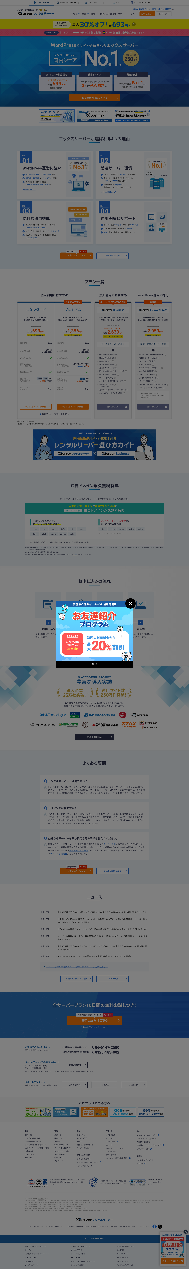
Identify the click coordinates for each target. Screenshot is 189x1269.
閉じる (130, 603)
